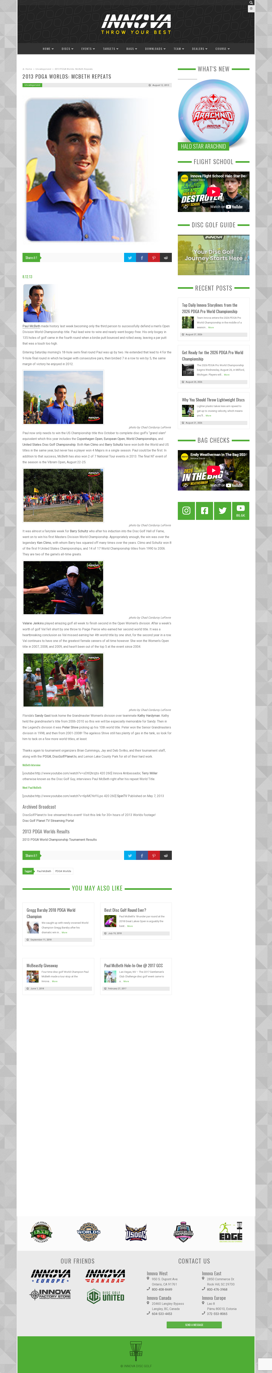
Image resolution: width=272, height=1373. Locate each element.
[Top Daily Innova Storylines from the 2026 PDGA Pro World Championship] (188, 322)
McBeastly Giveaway (42, 965)
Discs (66, 48)
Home (47, 48)
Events (86, 48)
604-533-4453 (162, 1314)
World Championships (141, 439)
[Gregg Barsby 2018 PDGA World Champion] (33, 927)
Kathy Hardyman (148, 716)
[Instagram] (186, 511)
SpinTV (122, 796)
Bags (130, 48)
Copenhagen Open (89, 439)
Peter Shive (70, 727)
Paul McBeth (31, 326)
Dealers (198, 48)
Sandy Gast (43, 716)
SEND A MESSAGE (194, 1325)
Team (177, 48)
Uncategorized (43, 69)
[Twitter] (222, 511)
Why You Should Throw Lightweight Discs (213, 399)
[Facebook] (204, 511)
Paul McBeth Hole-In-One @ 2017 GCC (133, 965)
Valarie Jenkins (33, 623)
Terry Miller (150, 773)
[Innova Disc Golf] (136, 24)
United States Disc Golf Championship (49, 444)
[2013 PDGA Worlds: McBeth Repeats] (97, 170)
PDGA (47, 756)
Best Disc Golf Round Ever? (125, 910)
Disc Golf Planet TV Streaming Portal (48, 821)
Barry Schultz (114, 444)
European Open (114, 439)
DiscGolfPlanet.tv (64, 756)
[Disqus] (97, 1053)
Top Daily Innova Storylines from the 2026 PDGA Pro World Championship (209, 308)
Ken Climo (91, 444)
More (64, 932)
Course (221, 48)
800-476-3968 (217, 1289)
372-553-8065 (217, 1314)
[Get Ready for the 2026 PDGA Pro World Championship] (188, 370)
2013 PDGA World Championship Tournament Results (60, 840)
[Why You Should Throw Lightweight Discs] (188, 410)
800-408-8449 (162, 1289)
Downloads (153, 48)
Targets (109, 48)
